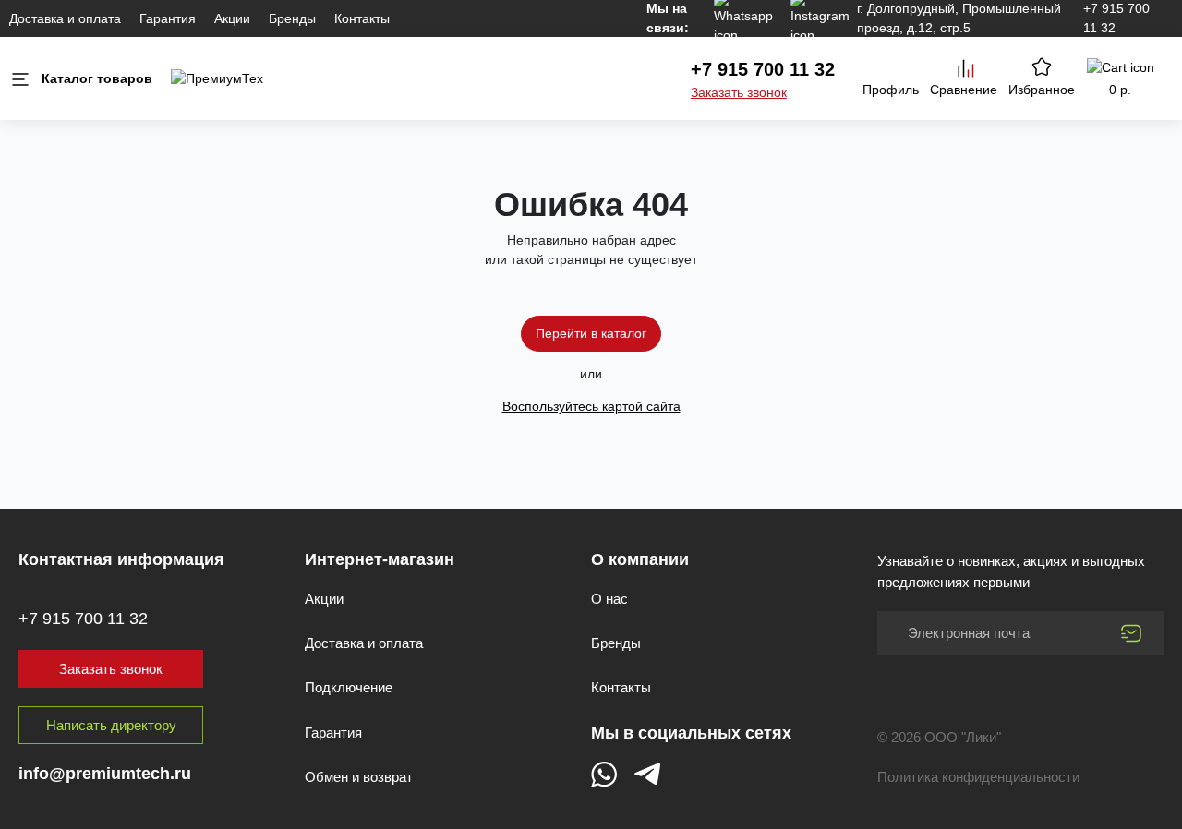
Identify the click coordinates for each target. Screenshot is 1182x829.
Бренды (292, 18)
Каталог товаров (97, 78)
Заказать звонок (739, 92)
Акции (232, 18)
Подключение (348, 687)
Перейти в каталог (591, 333)
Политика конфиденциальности (978, 777)
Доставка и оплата (65, 18)
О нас (609, 599)
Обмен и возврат (359, 777)
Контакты (362, 18)
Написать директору (111, 725)
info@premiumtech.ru (104, 773)
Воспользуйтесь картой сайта (591, 406)
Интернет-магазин (379, 559)
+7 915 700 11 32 (763, 69)
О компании (640, 559)
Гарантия (167, 18)
